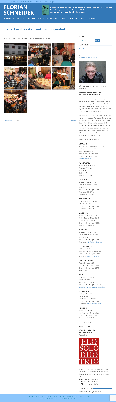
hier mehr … (82, 48)
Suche (55, 396)
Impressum (70, 396)
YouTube (87, 396)
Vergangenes (80, 18)
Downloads (91, 18)
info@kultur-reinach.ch (94, 242)
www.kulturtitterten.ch (94, 304)
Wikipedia (53, 2)
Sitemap (48, 396)
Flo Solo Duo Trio (19, 18)
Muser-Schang (51, 18)
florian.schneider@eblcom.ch (23, 2)
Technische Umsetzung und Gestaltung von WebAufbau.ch (58, 398)
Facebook (38, 2)
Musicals (40, 18)
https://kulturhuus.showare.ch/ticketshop (92, 287)
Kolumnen (62, 18)
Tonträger (31, 18)
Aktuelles (7, 18)
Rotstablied (8, 120)
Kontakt (61, 396)
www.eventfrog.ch (93, 256)
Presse (70, 18)
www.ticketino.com (85, 159)
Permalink (73, 120)
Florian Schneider (19, 9)
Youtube (46, 2)
